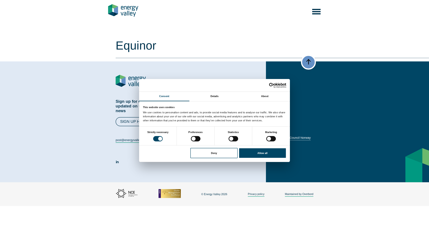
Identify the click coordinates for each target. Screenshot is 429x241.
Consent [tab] (164, 96)
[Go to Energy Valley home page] (123, 10)
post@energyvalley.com (132, 140)
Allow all (262, 153)
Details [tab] (214, 96)
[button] (316, 10)
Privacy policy (256, 194)
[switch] (195, 138)
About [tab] (264, 96)
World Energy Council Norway (290, 137)
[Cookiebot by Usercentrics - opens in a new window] (271, 85)
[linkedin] (117, 162)
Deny (214, 153)
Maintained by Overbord (299, 194)
